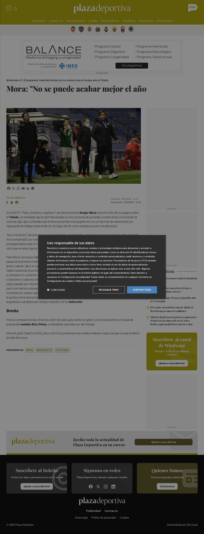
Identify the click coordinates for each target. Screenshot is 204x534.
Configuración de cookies (60, 281)
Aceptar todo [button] (142, 289)
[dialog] (102, 267)
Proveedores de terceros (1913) (130, 260)
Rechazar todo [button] (109, 289)
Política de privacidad (86, 281)
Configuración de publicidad (75, 276)
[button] (56, 290)
